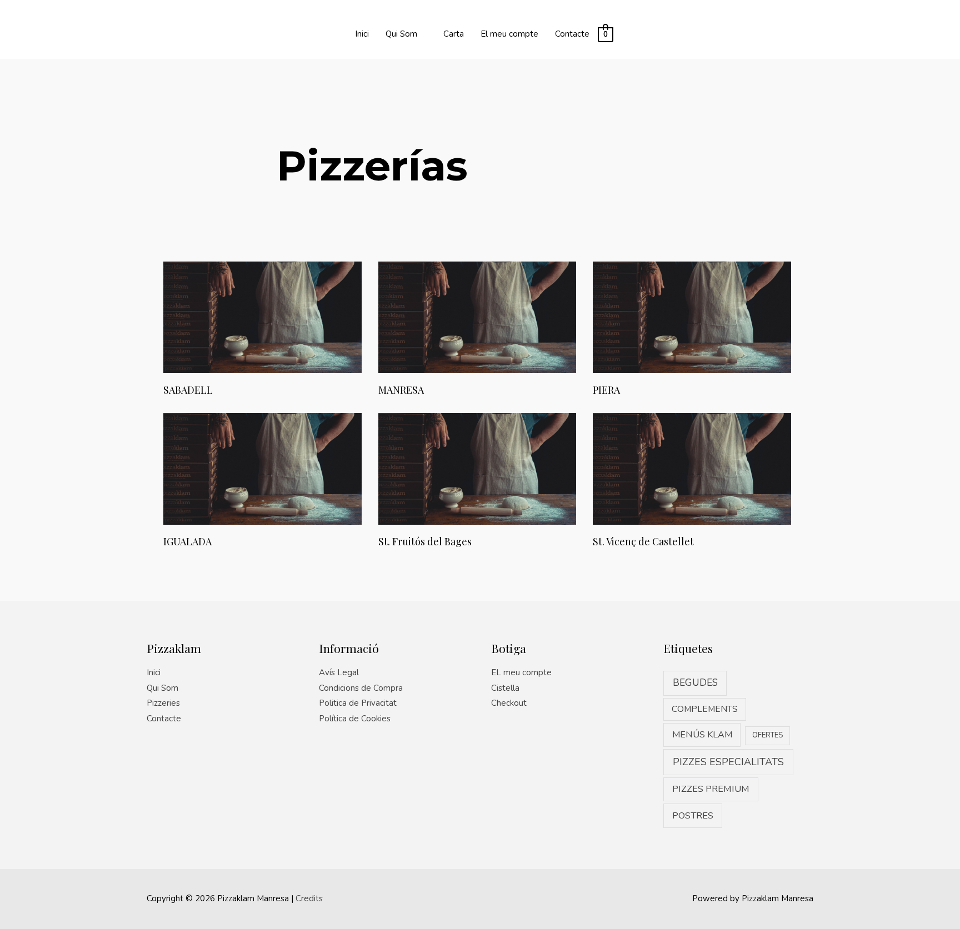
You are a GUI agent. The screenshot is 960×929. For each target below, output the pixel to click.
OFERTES (767, 735)
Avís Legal (339, 672)
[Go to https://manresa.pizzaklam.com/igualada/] (262, 482)
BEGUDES (695, 682)
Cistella (505, 688)
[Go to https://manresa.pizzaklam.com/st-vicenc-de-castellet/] (692, 482)
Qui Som (162, 688)
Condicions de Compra (361, 688)
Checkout (509, 703)
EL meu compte (521, 672)
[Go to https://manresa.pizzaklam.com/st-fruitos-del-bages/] (477, 482)
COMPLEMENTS (705, 709)
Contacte (164, 718)
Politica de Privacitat (358, 703)
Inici (154, 672)
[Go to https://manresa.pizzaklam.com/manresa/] (477, 330)
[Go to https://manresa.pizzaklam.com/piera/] (692, 330)
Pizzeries (163, 703)
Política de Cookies (355, 718)
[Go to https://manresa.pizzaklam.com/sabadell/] (262, 330)
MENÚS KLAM (702, 735)
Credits (309, 898)
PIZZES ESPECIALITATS (728, 762)
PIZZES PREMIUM (710, 788)
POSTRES (692, 815)
